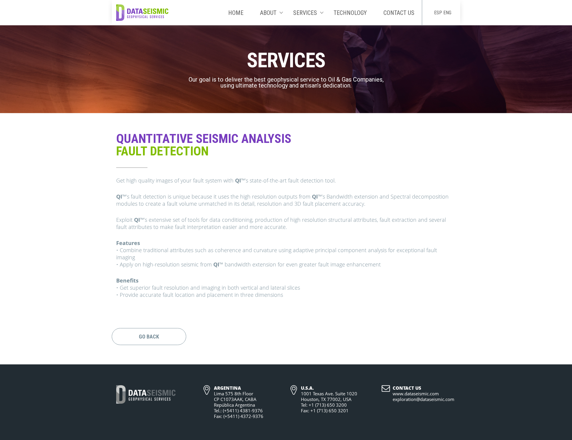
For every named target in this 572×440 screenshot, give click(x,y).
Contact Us (398, 12)
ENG (447, 12)
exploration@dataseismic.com (423, 399)
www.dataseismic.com (416, 394)
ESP (438, 12)
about (268, 12)
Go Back (149, 336)
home (235, 12)
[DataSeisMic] (145, 395)
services (305, 12)
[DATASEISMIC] (142, 12)
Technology (350, 12)
